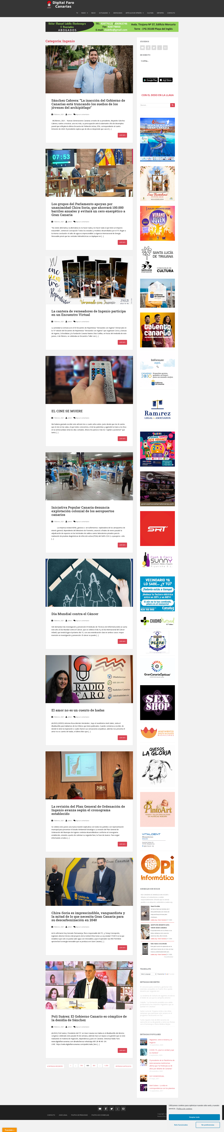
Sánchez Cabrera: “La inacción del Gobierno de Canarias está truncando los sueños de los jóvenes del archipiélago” (88, 104)
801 (94, 1066)
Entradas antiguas (123, 1066)
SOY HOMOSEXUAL (156, 1076)
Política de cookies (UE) (100, 1115)
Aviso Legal (63, 1115)
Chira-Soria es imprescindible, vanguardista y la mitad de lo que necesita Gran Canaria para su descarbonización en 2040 (88, 916)
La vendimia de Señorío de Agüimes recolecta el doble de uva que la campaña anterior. (157, 997)
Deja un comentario (82, 114)
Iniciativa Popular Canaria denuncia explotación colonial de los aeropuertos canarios (82, 511)
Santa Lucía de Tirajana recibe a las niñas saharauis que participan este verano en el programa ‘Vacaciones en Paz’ (156, 1013)
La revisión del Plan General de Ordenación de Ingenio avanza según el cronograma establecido (88, 810)
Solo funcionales (181, 1125)
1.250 (106, 1066)
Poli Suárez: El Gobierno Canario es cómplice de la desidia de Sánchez (89, 1018)
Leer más (122, 135)
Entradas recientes (55, 1066)
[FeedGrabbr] (157, 956)
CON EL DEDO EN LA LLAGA (158, 95)
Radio (83, 13)
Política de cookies (184, 1109)
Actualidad (103, 13)
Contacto (171, 13)
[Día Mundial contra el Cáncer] (89, 583)
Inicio (93, 13)
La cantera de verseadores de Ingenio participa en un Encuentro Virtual (88, 313)
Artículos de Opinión (134, 13)
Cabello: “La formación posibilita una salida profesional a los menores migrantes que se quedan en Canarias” (156, 1004)
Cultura (150, 13)
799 (81, 1066)
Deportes (160, 13)
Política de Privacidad (79, 1115)
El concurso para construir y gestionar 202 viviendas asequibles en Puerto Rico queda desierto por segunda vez (156, 989)
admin (69, 114)
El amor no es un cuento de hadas (77, 710)
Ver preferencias (207, 1125)
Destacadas (117, 13)
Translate (171, 974)
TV (77, 13)
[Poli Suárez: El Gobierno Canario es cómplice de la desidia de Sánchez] (89, 985)
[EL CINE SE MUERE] (89, 380)
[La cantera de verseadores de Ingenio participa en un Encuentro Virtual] (89, 280)
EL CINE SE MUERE (67, 411)
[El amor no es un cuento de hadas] (89, 679)
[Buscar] (172, 105)
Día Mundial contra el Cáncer (74, 614)
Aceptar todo (194, 1117)
